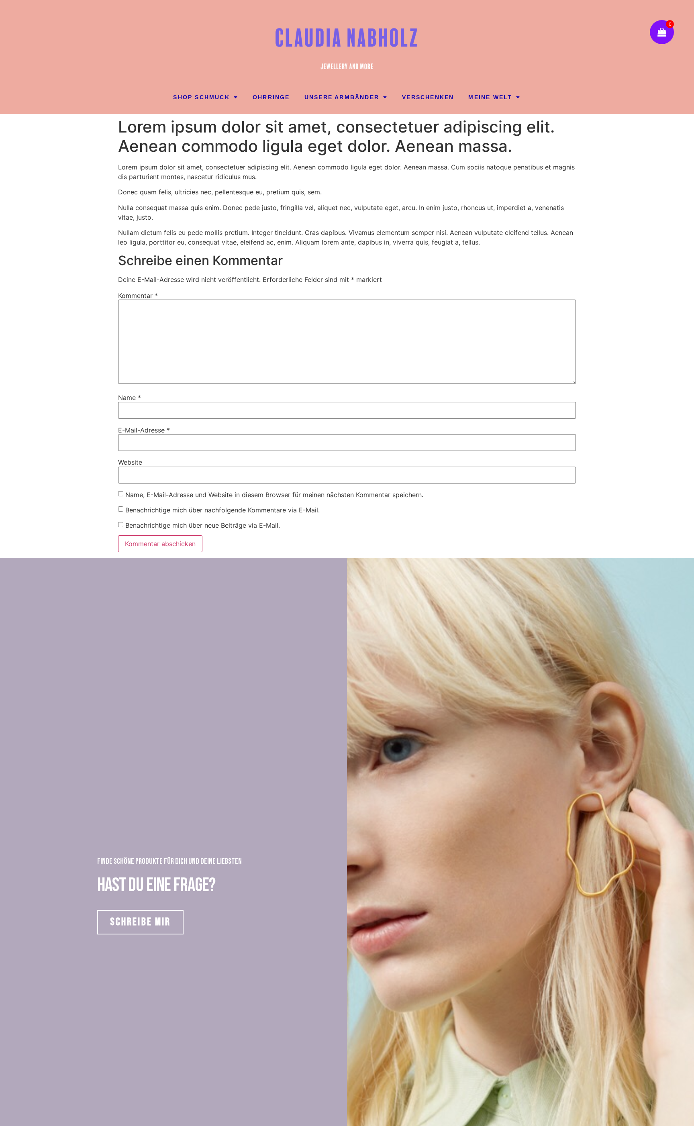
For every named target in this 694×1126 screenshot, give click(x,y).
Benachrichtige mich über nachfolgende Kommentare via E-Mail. (222, 510)
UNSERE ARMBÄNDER (341, 97)
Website (130, 462)
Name (129, 397)
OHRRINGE (271, 97)
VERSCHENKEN (428, 97)
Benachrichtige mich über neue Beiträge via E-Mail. (202, 525)
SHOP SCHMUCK (201, 97)
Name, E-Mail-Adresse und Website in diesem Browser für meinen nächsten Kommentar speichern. (274, 495)
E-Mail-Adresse (144, 430)
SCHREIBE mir (140, 922)
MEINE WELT (490, 97)
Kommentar (138, 295)
